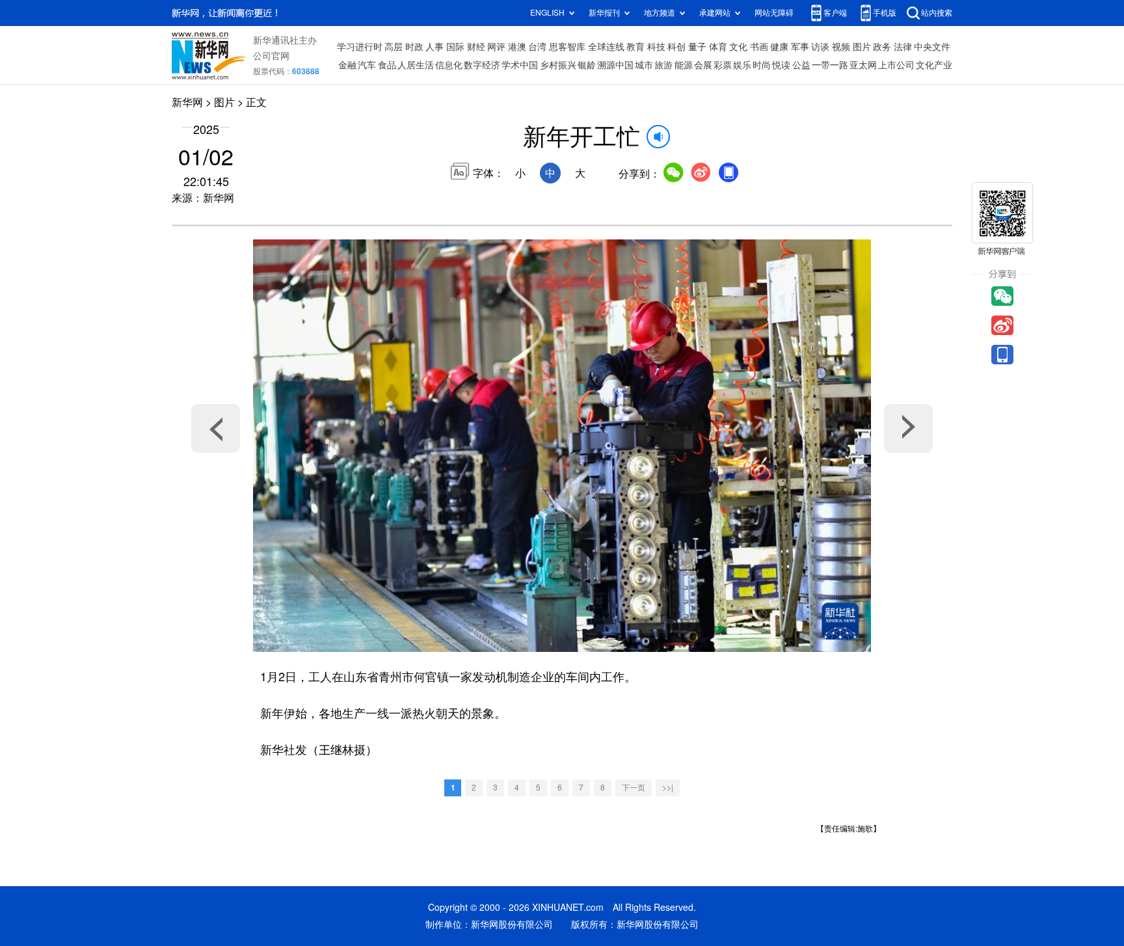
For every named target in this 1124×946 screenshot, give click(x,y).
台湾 (537, 46)
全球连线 (606, 46)
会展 (703, 65)
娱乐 (742, 65)
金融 (347, 65)
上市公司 (896, 65)
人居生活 (415, 65)
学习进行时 (359, 46)
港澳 (517, 46)
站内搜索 (936, 12)
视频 (841, 46)
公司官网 (271, 56)
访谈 (820, 46)
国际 (455, 46)
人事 (434, 46)
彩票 (723, 65)
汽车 (367, 65)
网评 (496, 46)
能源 (684, 65)
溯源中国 (615, 65)
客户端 (835, 12)
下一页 (633, 787)
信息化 (448, 65)
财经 (476, 46)
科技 (656, 46)
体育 (718, 46)
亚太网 (863, 65)
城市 (644, 65)
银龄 (587, 65)
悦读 (781, 65)
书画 (759, 46)
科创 (676, 46)
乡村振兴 (558, 65)
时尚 (762, 65)
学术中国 (520, 65)
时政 (414, 46)
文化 (738, 46)
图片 (862, 46)
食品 (387, 65)
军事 (800, 46)
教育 (635, 46)
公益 (801, 65)
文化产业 (934, 65)
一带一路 (830, 65)
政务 (882, 46)
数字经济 (482, 65)
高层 (393, 46)
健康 (779, 46)
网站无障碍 (774, 12)
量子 (697, 46)
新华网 (187, 102)
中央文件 (932, 46)
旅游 (663, 65)
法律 (903, 46)
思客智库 (567, 46)
